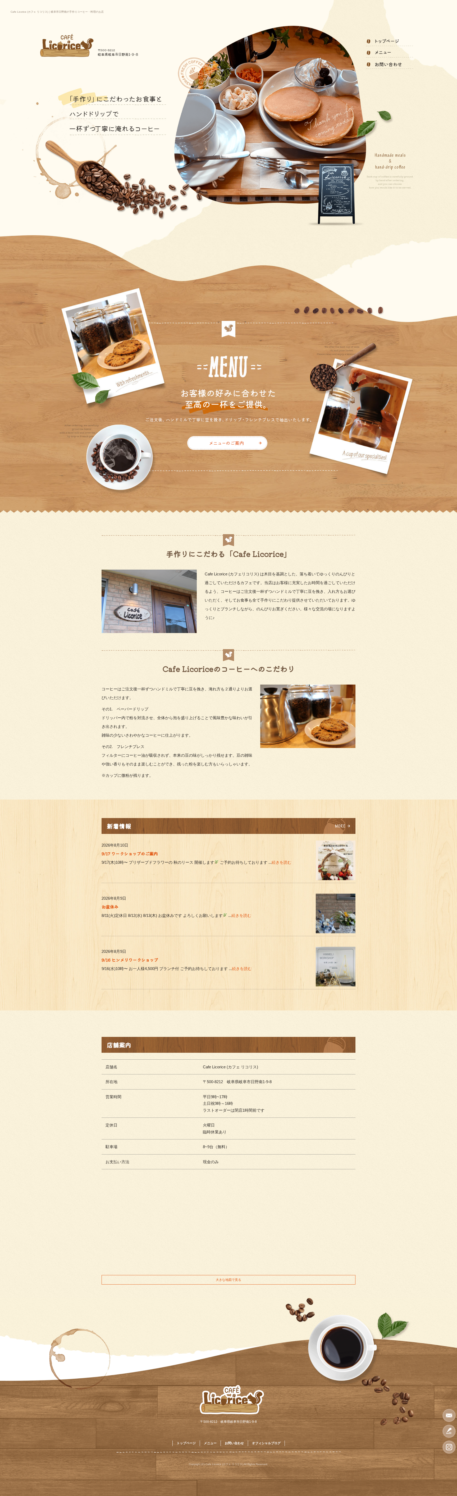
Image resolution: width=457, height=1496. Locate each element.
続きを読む (281, 862)
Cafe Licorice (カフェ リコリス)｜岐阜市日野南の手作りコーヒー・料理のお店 (57, 11)
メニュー (389, 52)
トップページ (389, 41)
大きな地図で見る (228, 1280)
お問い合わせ (389, 64)
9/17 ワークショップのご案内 (130, 853)
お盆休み (110, 906)
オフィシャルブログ (266, 1443)
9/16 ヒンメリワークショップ (130, 960)
